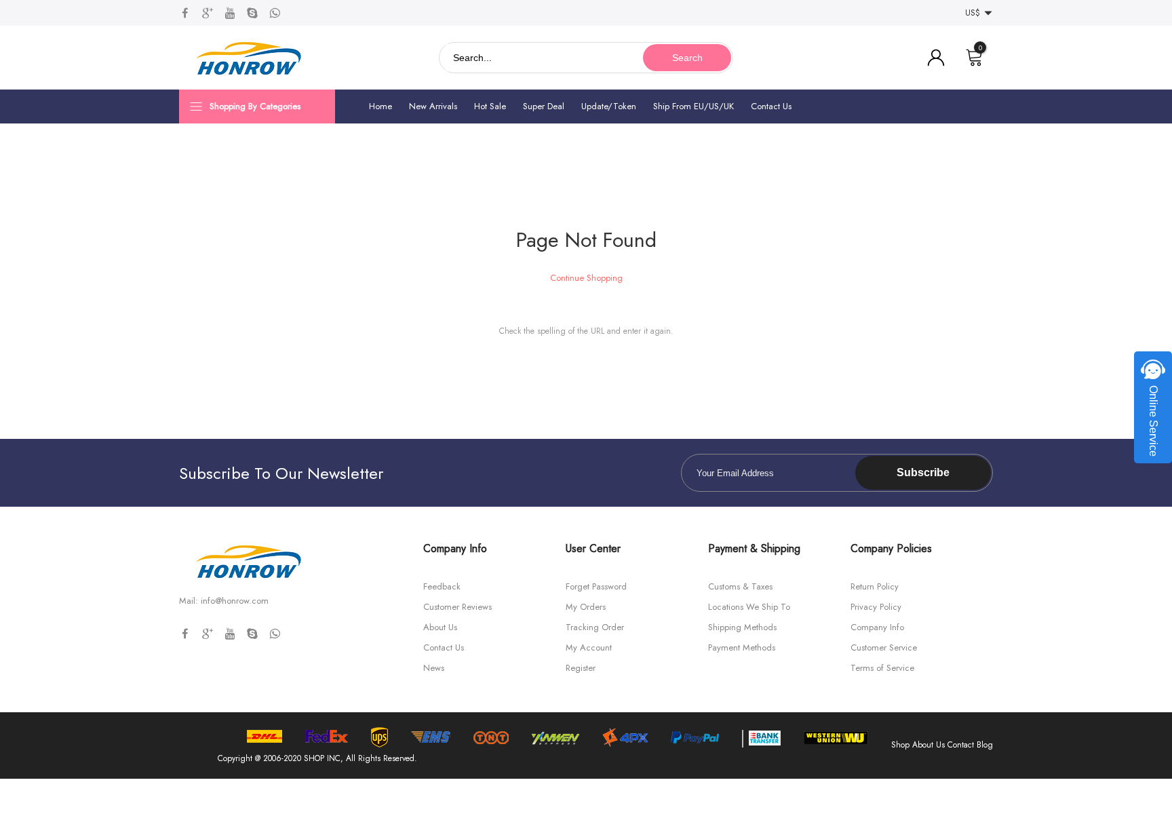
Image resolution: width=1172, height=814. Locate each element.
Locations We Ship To (749, 606)
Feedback (442, 586)
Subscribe (923, 472)
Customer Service (884, 647)
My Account (589, 647)
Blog (985, 745)
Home (380, 106)
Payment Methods (741, 647)
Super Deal (543, 106)
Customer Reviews (457, 606)
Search (687, 57)
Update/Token (608, 106)
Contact (961, 745)
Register (580, 667)
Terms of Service (882, 667)
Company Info (877, 627)
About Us (440, 627)
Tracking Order (595, 627)
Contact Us (771, 106)
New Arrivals (433, 106)
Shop (900, 745)
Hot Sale (490, 106)
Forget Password (596, 586)
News (433, 667)
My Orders (586, 606)
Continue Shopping (586, 277)
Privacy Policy (876, 606)
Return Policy (875, 586)
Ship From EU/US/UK (693, 106)
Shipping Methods (742, 627)
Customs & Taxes (740, 586)
